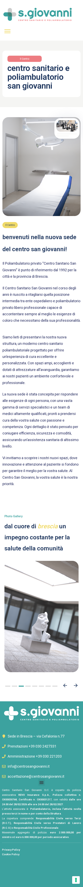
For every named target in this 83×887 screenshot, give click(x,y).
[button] (7, 686)
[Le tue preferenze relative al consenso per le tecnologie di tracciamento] (76, 880)
